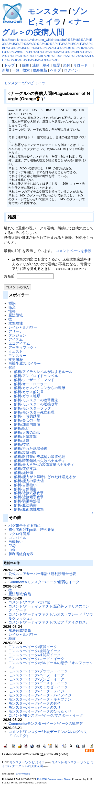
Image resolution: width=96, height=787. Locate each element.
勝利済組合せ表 (21, 554)
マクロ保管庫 (19, 534)
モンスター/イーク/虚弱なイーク (34, 651)
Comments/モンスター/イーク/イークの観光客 (45, 723)
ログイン (71, 70)
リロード (80, 65)
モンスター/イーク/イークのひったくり (39, 711)
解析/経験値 (23, 473)
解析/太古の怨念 (27, 432)
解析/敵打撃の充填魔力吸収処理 (39, 457)
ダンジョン (17, 335)
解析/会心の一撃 (27, 420)
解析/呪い (21, 428)
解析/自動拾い (25, 485)
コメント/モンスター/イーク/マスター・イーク (45, 715)
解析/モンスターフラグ (32, 408)
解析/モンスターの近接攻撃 (36, 404)
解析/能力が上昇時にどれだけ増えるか (45, 477)
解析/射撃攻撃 (25, 436)
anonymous (23, 773)
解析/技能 (21, 444)
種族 (12, 303)
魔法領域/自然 (19, 594)
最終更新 (40, 70)
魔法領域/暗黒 (19, 630)
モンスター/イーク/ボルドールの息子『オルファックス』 (50, 665)
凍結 (35, 65)
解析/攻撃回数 (25, 453)
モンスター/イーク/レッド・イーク (36, 659)
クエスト (15, 351)
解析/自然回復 (25, 489)
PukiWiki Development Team (53, 779)
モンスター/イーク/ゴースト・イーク (38, 683)
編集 (25, 65)
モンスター (47, 11)
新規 (5, 70)
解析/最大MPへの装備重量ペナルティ (44, 465)
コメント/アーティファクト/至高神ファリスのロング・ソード (48, 608)
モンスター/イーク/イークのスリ (34, 707)
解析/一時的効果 (27, 416)
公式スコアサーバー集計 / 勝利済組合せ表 (42, 574)
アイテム (15, 339)
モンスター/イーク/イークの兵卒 (34, 703)
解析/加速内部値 (27, 424)
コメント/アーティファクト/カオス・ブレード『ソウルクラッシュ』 (50, 616)
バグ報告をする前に (24, 525)
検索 (26, 70)
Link (11, 550)
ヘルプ (55, 70)
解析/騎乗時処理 (27, 501)
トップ (9, 65)
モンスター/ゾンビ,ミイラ (24, 83)
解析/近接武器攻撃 (29, 493)
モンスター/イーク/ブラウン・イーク (38, 671)
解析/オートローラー (30, 384)
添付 (66, 65)
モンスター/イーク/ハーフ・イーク (36, 675)
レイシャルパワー (22, 327)
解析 (12, 368)
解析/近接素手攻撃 (29, 497)
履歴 (56, 65)
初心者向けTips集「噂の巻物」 (33, 530)
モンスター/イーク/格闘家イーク (34, 655)
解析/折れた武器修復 (30, 448)
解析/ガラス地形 (27, 396)
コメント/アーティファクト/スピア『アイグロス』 (48, 622)
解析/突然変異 (25, 469)
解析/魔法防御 (25, 505)
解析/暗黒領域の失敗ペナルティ (39, 461)
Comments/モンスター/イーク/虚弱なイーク (43, 582)
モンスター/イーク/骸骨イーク (32, 647)
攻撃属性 (15, 323)
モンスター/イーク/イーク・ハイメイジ (39, 695)
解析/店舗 (21, 440)
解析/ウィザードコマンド (34, 380)
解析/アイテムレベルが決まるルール (43, 372)
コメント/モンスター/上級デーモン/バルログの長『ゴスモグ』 (47, 734)
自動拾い (15, 542)
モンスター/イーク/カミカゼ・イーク (38, 687)
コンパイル (17, 538)
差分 (46, 65)
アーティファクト (22, 347)
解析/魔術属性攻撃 (29, 509)
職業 (12, 307)
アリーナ (15, 331)
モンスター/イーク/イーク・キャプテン (39, 699)
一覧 (15, 70)
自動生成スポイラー (24, 363)
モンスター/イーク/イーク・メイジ (36, 691)
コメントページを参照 (73, 251)
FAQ (12, 546)
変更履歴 (15, 360)
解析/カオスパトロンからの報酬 (39, 388)
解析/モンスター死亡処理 (34, 412)
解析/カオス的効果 (29, 392)
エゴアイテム (19, 343)
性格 (12, 311)
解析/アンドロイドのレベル (36, 376)
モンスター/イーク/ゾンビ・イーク (36, 679)
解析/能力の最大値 (29, 481)
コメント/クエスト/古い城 (29, 602)
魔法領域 (15, 315)
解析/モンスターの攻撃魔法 (36, 400)
